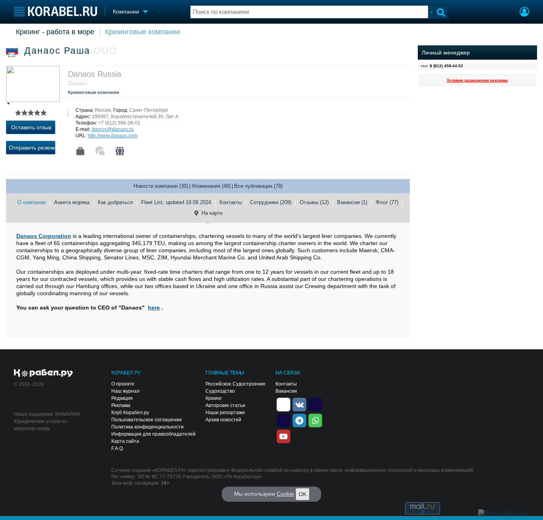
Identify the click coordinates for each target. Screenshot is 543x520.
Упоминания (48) (211, 186)
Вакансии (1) (352, 202)
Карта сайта (125, 441)
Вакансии (286, 391)
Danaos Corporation (43, 236)
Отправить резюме (32, 147)
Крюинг (214, 398)
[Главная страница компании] (80, 151)
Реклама (120, 405)
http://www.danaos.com (113, 135)
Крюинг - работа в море (55, 32)
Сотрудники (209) (270, 202)
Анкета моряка (71, 202)
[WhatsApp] (315, 419)
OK (302, 494)
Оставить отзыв (31, 127)
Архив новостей (223, 420)
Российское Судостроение (236, 384)
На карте (212, 213)
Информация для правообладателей (153, 434)
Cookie (285, 494)
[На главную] (55, 11)
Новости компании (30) (161, 186)
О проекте (122, 384)
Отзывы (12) (314, 202)
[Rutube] (315, 403)
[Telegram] (299, 419)
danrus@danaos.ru (113, 129)
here (154, 307)
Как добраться (115, 202)
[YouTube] (283, 435)
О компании (31, 202)
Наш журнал (125, 391)
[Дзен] (283, 403)
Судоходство (220, 391)
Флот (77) (387, 202)
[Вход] (524, 12)
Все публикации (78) (258, 186)
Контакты (230, 202)
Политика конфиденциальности (147, 427)
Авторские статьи (225, 405)
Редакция (122, 398)
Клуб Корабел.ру (130, 412)
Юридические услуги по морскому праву (40, 425)
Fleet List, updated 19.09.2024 (176, 202)
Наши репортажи (225, 412)
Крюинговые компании (142, 32)
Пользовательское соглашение (146, 420)
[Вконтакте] (299, 403)
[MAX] (283, 419)
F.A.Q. (117, 448)
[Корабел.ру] (43, 373)
